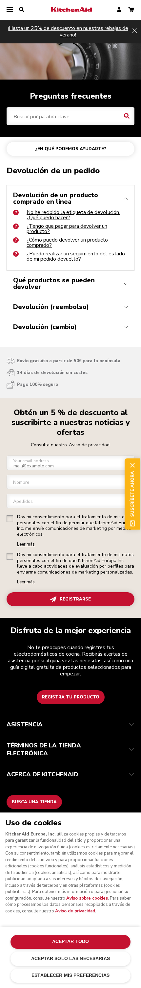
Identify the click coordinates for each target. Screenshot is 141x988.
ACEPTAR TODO (70, 941)
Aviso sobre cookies (87, 898)
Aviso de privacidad (89, 445)
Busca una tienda (34, 802)
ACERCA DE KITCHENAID (42, 774)
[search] (21, 9)
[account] (119, 10)
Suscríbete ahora (132, 494)
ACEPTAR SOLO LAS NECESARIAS (70, 958)
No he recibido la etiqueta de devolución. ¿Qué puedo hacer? (73, 215)
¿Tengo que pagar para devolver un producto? (67, 229)
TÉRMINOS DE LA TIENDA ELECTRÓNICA (44, 749)
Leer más (26, 544)
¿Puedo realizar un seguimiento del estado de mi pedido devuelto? (76, 256)
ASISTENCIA (25, 724)
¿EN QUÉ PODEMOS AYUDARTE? (70, 149)
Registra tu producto (70, 697)
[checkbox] (10, 518)
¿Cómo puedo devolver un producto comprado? (67, 242)
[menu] (10, 9)
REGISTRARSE (75, 599)
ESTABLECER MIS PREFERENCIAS (70, 975)
